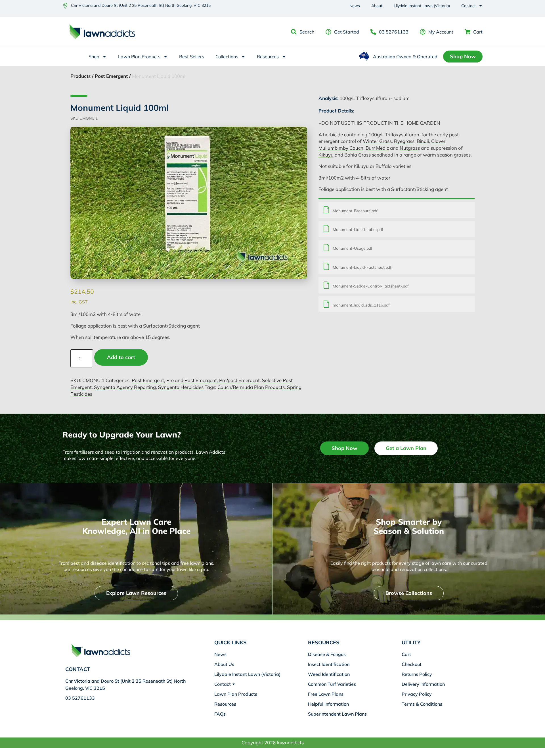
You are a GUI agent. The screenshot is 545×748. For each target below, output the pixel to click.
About (376, 5)
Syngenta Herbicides (181, 387)
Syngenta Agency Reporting (125, 387)
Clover (438, 141)
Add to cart (121, 357)
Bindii (423, 141)
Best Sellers (191, 56)
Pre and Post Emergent (191, 380)
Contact (468, 5)
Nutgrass (410, 148)
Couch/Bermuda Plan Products (251, 387)
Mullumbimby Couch (340, 148)
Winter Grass (377, 141)
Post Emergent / (113, 76)
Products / (81, 76)
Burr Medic (377, 148)
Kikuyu (326, 155)
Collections (226, 56)
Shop (94, 56)
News (354, 5)
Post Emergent (148, 380)
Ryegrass (404, 141)
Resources (268, 56)
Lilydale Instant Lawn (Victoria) (422, 5)
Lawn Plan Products (139, 56)
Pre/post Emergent (239, 380)
